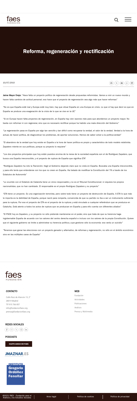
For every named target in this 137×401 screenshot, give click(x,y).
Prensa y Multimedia (83, 312)
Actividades (80, 300)
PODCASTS (11, 337)
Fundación (79, 296)
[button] (116, 20)
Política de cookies (85, 397)
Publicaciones (81, 304)
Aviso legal (51, 397)
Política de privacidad (120, 397)
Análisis (78, 308)
